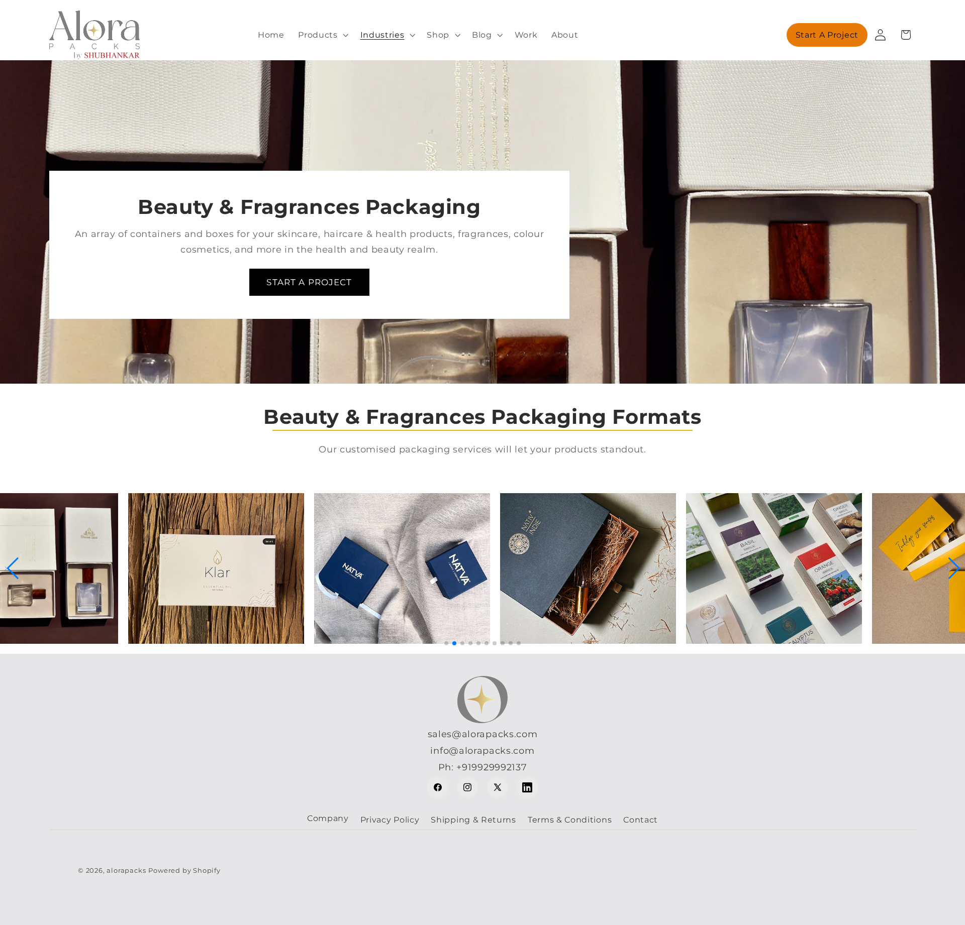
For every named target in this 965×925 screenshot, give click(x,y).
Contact (640, 820)
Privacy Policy (390, 820)
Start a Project (827, 35)
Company (328, 818)
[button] (322, 35)
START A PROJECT (309, 281)
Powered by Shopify (184, 870)
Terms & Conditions (570, 820)
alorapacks (126, 870)
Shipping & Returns (473, 820)
